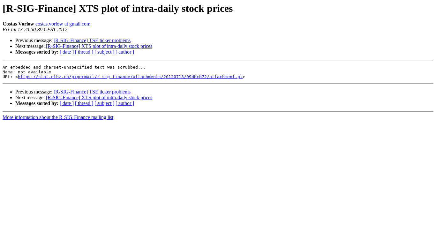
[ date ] (67, 52)
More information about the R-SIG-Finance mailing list (58, 117)
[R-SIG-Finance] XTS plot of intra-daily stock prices (99, 46)
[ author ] (125, 52)
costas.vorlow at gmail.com (62, 23)
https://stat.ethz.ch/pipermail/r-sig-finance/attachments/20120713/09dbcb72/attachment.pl (130, 76)
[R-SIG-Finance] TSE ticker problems (92, 40)
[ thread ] (84, 52)
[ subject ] (104, 52)
